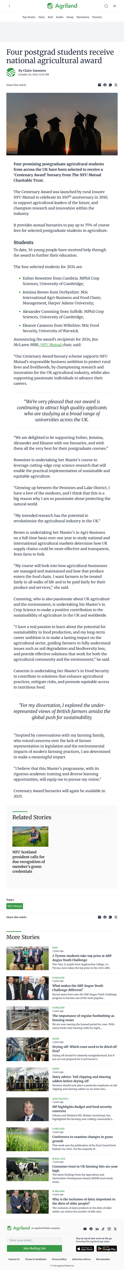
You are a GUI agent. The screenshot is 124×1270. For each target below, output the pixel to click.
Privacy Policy (59, 1259)
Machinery (83, 17)
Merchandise (103, 1259)
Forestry (97, 17)
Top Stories (28, 17)
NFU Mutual (51, 344)
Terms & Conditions (35, 1259)
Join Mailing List (35, 1248)
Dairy (41, 17)
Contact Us (14, 1259)
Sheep (69, 17)
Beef (50, 17)
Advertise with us (81, 1259)
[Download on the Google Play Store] (106, 1249)
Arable (59, 17)
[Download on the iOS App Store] (85, 1249)
